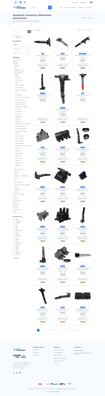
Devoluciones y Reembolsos (60, 358)
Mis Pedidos (36, 355)
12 (77, 330)
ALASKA (17, 254)
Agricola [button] (15, 196)
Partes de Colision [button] (18, 169)
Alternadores (18, 111)
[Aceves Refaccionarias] (20, 7)
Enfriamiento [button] (17, 69)
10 (69, 330)
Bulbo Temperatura (19, 143)
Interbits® (56, 391)
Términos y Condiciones (59, 350)
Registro (84, 2)
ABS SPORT (18, 230)
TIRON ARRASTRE (18, 182)
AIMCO (17, 247)
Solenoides (17, 165)
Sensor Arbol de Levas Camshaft (22, 123)
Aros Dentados (18, 95)
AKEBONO (18, 252)
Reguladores (18, 109)
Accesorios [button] (16, 191)
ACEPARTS (18, 236)
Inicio (61, 7)
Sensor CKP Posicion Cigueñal (22, 97)
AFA (16, 241)
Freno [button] (15, 168)
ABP (16, 228)
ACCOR (17, 232)
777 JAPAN (18, 221)
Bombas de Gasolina (20, 99)
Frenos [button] (16, 180)
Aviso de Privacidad (58, 352)
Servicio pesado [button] (16, 59)
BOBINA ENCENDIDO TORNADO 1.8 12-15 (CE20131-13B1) (63, 269)
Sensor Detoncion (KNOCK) (21, 106)
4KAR (16, 219)
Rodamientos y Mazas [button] (19, 71)
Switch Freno (18, 155)
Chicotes (16, 178)
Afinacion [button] (16, 174)
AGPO (16, 245)
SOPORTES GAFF (17, 209)
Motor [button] (15, 67)
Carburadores (18, 121)
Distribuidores (18, 116)
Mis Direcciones (37, 352)
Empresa (66, 7)
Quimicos (16, 172)
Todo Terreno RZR (17, 200)
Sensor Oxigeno (18, 153)
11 (73, 330)
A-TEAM (17, 223)
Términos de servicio (72, 388)
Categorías (81, 7)
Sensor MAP (18, 150)
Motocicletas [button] (16, 205)
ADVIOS (17, 239)
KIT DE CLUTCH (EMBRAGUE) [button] (21, 176)
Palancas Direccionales (20, 104)
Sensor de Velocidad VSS (20, 128)
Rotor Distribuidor (19, 136)
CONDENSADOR (19, 163)
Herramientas (16, 202)
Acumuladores (18, 77)
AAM (16, 227)
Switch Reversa (18, 158)
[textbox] (87, 30)
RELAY (16, 92)
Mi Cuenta (35, 350)
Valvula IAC (17, 118)
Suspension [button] (17, 65)
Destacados (18, 37)
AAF (16, 225)
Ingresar (75, 2)
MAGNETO (17, 160)
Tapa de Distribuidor (20, 85)
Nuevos (17, 35)
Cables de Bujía (18, 80)
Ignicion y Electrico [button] (18, 72)
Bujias (16, 82)
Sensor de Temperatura (20, 90)
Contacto (88, 7)
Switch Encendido (19, 141)
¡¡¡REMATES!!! (16, 207)
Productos (73, 7)
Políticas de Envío (58, 355)
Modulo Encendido (19, 138)
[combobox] (88, 30)
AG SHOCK (18, 243)
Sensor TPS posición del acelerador (23, 145)
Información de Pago (58, 361)
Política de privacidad (56, 388)
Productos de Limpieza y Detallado (22, 184)
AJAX (16, 250)
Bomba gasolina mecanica (21, 131)
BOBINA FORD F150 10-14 (62, 309)
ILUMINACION (17, 189)
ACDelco (17, 234)
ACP (16, 238)
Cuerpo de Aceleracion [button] (20, 102)
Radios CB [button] (15, 61)
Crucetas (16, 187)
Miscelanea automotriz (19, 194)
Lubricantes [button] (15, 198)
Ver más (16, 258)
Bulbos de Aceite (19, 87)
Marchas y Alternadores (20, 126)
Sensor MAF (18, 114)
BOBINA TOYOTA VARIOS (63, 55)
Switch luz (17, 133)
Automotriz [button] (15, 63)
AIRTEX (17, 249)
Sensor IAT (17, 148)
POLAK (14, 212)
